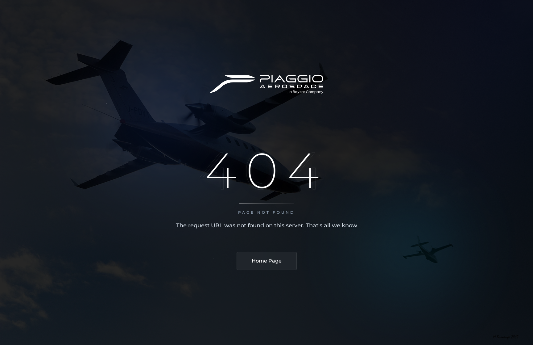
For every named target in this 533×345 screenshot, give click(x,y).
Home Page (267, 261)
